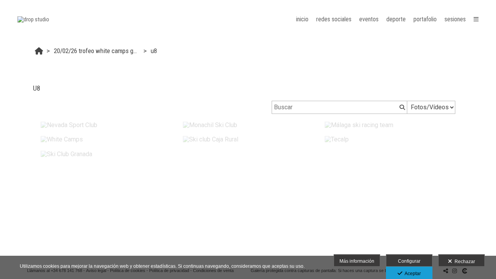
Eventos (369, 19)
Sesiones (455, 19)
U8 (154, 51)
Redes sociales (333, 19)
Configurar (409, 261)
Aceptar (411, 273)
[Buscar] (401, 107)
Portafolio (425, 19)
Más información (356, 261)
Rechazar (463, 261)
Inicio (302, 19)
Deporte (396, 19)
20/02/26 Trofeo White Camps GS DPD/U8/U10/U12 (97, 51)
